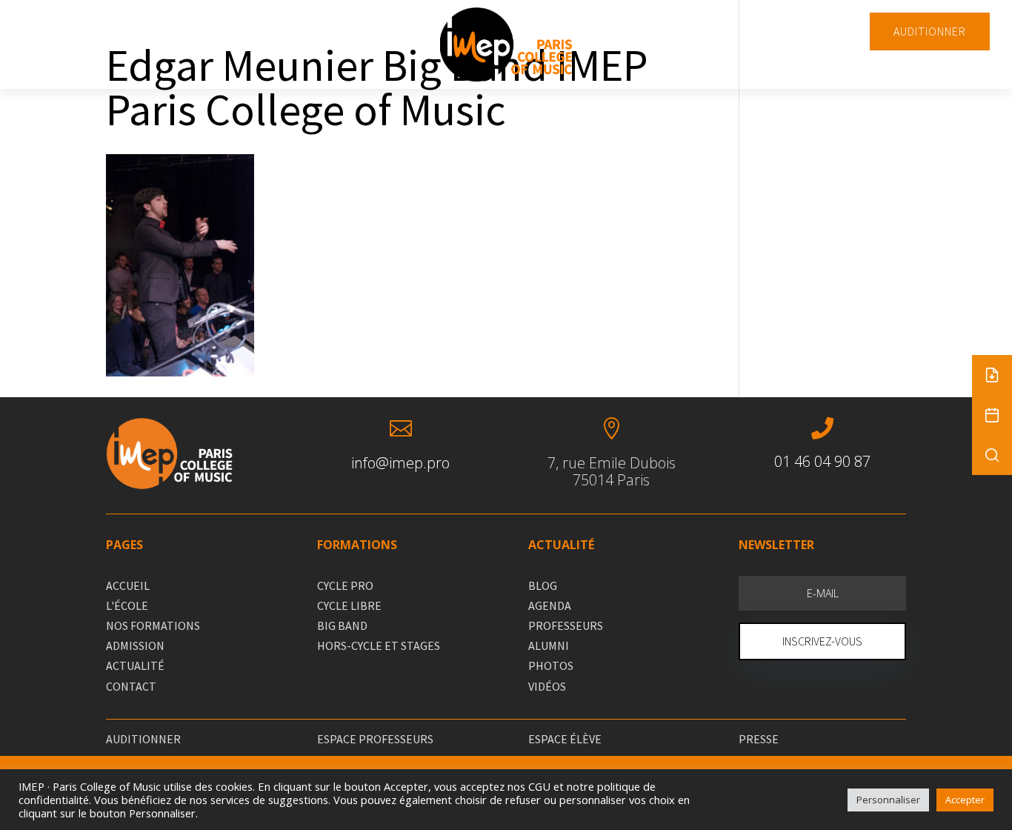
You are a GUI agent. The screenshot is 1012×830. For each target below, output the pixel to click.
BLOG (542, 585)
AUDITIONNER (929, 31)
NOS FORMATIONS (153, 625)
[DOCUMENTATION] (992, 375)
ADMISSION (135, 645)
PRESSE (759, 738)
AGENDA (549, 605)
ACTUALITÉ (135, 665)
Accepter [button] (965, 799)
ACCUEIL (128, 585)
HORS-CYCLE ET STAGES (378, 645)
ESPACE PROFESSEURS (375, 738)
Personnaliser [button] (888, 799)
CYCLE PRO (345, 585)
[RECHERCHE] (992, 455)
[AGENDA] (992, 415)
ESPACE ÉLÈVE (565, 738)
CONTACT (131, 686)
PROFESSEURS (565, 625)
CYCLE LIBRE (349, 605)
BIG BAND (342, 625)
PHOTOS (550, 665)
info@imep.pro (400, 463)
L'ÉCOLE (127, 605)
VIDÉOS (547, 686)
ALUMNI (548, 645)
